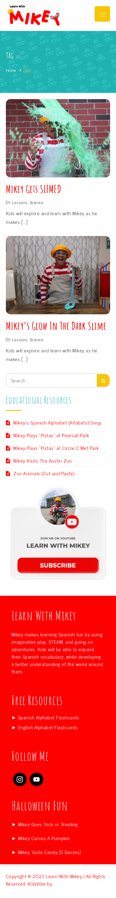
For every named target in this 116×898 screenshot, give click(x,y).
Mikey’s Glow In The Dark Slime (56, 325)
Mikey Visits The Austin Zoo (42, 460)
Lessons (20, 202)
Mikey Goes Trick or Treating (48, 824)
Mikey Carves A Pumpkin (44, 838)
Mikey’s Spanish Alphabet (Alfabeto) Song (57, 422)
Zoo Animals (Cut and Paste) (44, 473)
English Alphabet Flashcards (48, 727)
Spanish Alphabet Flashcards (48, 717)
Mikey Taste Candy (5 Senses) (49, 852)
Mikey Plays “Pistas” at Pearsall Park (51, 435)
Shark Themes (69, 883)
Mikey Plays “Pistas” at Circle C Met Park (56, 448)
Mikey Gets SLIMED (34, 188)
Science (37, 202)
